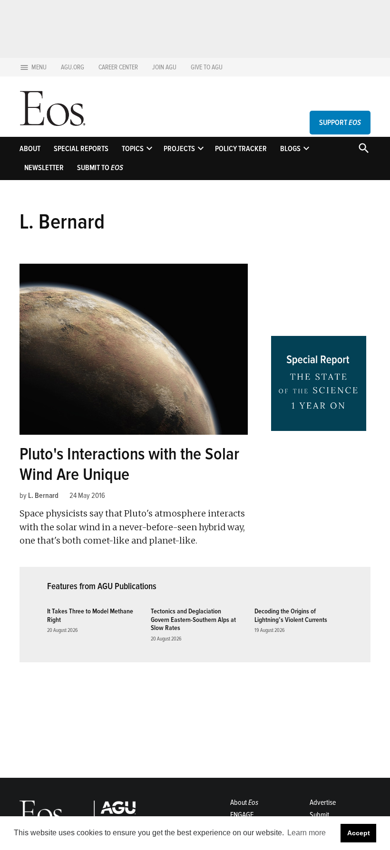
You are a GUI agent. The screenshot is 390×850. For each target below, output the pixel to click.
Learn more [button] (306, 833)
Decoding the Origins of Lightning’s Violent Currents (290, 615)
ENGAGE (242, 815)
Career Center (118, 67)
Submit (319, 815)
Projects (179, 148)
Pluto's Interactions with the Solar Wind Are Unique (129, 464)
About (30, 148)
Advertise (323, 802)
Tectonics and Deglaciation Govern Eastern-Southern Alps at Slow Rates (193, 619)
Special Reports (81, 148)
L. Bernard (43, 495)
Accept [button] (358, 833)
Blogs (290, 148)
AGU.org (72, 67)
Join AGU (164, 67)
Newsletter (44, 167)
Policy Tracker (241, 148)
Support (340, 122)
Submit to (100, 167)
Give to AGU (207, 67)
